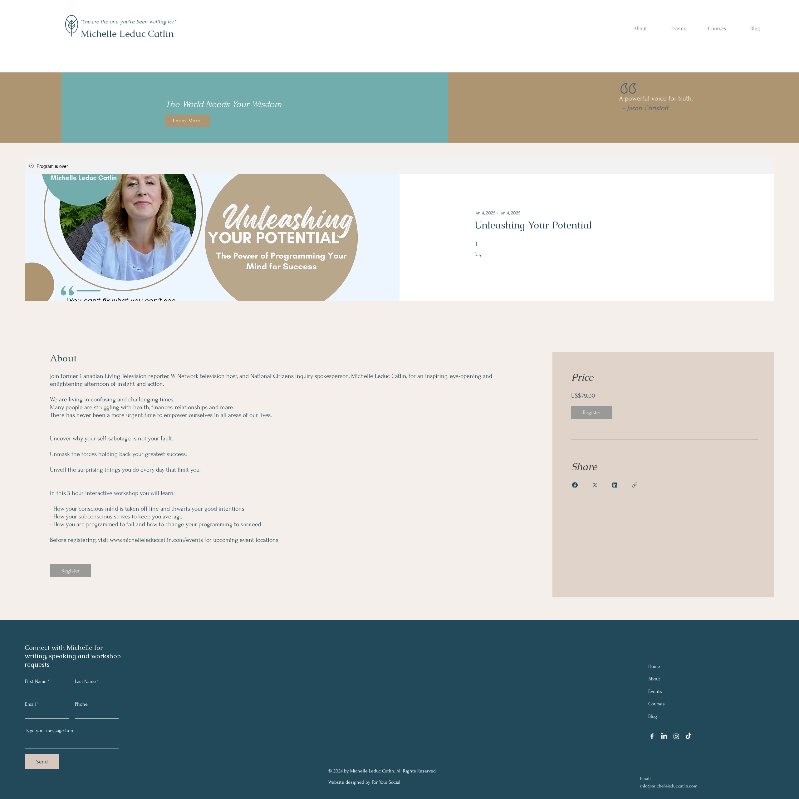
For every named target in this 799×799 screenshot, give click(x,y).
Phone (81, 704)
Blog (652, 716)
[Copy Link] (635, 485)
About (654, 679)
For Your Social (386, 782)
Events (655, 691)
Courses (656, 704)
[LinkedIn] (664, 736)
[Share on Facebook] (575, 485)
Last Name (85, 681)
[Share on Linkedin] (615, 485)
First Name (36, 681)
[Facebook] (652, 736)
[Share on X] (595, 485)
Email (30, 704)
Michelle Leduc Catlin (127, 33)
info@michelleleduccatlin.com (669, 786)
